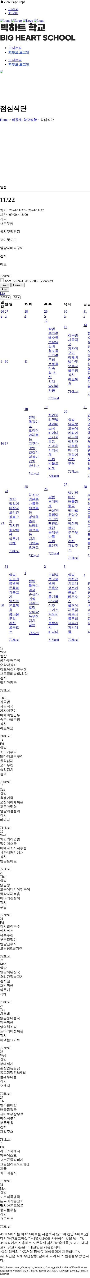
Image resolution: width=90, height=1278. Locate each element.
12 (46, 320)
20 (65, 411)
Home (4, 119)
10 (6, 361)
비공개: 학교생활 (24, 119)
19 (46, 407)
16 (2, 443)
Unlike (18, 285)
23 (2, 523)
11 (26, 361)
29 (46, 311)
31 (85, 311)
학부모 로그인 (18, 52)
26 (2, 311)
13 (65, 327)
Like (5, 285)
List (2, 293)
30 (65, 311)
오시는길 (15, 48)
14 (85, 325)
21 (85, 407)
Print (4, 289)
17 (6, 443)
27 (6, 311)
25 (26, 486)
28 (26, 311)
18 (26, 409)
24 (6, 491)
